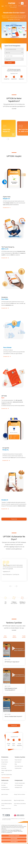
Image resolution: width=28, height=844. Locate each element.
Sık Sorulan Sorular (19, 766)
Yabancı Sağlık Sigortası (6, 770)
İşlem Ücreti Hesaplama (12, 46)
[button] (19, 3)
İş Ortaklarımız (4, 787)
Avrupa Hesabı (15, 5)
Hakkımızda (4, 780)
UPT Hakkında (4, 783)
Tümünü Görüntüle (5, 777)
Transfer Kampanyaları (20, 783)
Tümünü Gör (14, 519)
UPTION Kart (19, 5)
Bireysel (3, 5)
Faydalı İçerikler (18, 768)
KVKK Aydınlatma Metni (6, 800)
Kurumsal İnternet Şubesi (13, 7)
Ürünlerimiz (4, 757)
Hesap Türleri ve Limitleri (19, 794)
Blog (16, 764)
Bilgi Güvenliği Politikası (19, 800)
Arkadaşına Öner (18, 787)
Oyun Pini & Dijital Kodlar (6, 774)
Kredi (2, 772)
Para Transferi (4, 759)
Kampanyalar (10, 5)
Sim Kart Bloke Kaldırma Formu (6, 804)
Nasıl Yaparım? (18, 762)
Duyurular (3, 785)
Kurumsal (6, 5)
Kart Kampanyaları (19, 785)
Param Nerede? (18, 759)
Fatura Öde (3, 768)
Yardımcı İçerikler (20, 757)
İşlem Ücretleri (24, 5)
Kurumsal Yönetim (5, 789)
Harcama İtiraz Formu (6, 808)
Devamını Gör (6, 207)
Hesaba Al (3, 766)
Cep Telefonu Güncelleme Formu (20, 804)
